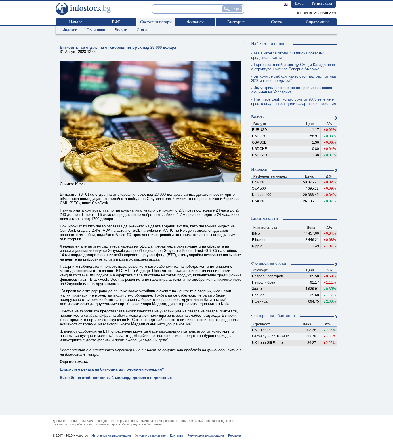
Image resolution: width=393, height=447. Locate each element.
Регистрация (322, 3)
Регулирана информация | (206, 435)
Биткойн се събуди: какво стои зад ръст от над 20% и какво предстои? (293, 78)
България (236, 22)
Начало (76, 22)
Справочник (317, 22)
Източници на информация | (112, 435)
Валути (121, 30)
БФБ (116, 22)
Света (276, 22)
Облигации (96, 30)
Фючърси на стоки (268, 263)
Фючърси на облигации (273, 315)
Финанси (195, 22)
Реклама (233, 435)
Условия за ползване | (150, 435)
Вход (299, 3)
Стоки (142, 30)
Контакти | (177, 435)
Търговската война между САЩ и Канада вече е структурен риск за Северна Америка (293, 67)
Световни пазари (156, 22)
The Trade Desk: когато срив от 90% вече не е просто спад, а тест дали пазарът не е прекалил (293, 101)
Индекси (69, 30)
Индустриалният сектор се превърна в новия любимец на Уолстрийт (291, 90)
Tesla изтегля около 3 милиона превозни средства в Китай (287, 55)
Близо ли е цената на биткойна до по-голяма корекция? (112, 369)
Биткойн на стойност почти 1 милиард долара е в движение (116, 378)
